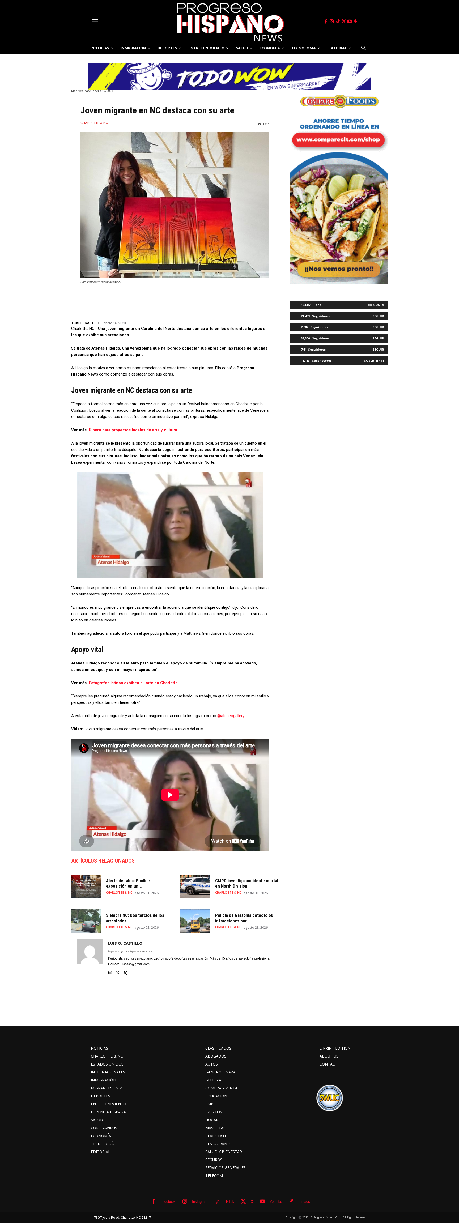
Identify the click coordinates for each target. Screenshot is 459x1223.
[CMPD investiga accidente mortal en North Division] (195, 886)
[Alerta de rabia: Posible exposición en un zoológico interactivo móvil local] (86, 886)
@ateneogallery (230, 715)
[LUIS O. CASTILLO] (90, 957)
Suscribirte (374, 361)
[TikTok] (338, 21)
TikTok (229, 1201)
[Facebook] (326, 21)
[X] (344, 21)
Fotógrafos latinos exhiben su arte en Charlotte (133, 682)
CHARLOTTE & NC (94, 123)
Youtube (276, 1201)
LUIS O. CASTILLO (85, 323)
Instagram (199, 1201)
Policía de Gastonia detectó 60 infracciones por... (244, 918)
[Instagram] (332, 21)
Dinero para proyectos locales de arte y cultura (133, 430)
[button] (363, 48)
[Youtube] (350, 21)
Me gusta (376, 305)
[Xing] (126, 971)
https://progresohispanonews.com (130, 951)
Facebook (168, 1201)
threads (304, 1201)
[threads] (356, 21)
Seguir (378, 316)
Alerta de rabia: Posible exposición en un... (128, 883)
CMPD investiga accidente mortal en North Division (246, 883)
